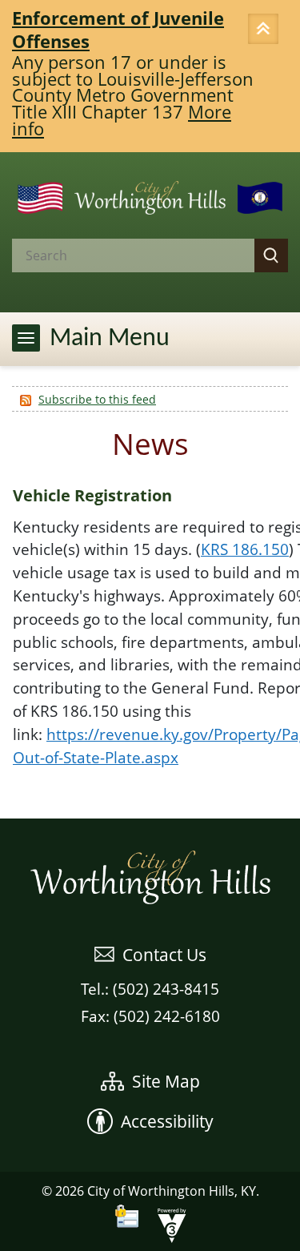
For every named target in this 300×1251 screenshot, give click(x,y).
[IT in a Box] (168, 1224)
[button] (265, 30)
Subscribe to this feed (97, 399)
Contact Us (164, 954)
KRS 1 (221, 549)
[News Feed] (23, 399)
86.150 (265, 549)
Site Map (166, 1081)
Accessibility (167, 1121)
